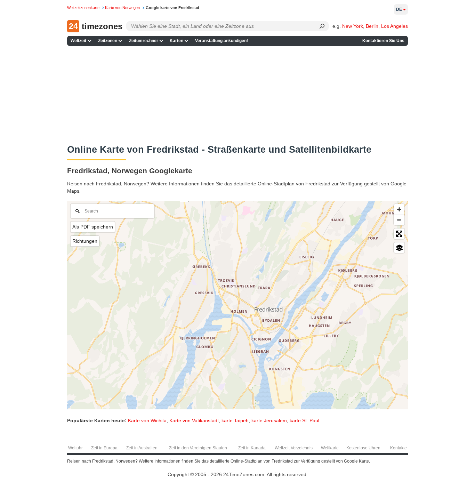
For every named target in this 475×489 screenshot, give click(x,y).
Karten (176, 40)
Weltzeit (78, 40)
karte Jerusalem (269, 420)
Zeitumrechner (143, 40)
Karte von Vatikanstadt (194, 420)
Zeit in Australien (142, 448)
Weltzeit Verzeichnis (294, 448)
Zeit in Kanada (252, 448)
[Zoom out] (399, 220)
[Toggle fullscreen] (399, 234)
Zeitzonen (107, 40)
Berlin (372, 26)
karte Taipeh (235, 420)
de (399, 9)
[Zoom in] (399, 209)
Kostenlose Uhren (363, 448)
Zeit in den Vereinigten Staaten (198, 448)
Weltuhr (75, 448)
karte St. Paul (304, 420)
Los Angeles (394, 26)
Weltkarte (330, 448)
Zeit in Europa (104, 448)
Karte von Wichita (147, 420)
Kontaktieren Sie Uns (383, 40)
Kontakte (398, 448)
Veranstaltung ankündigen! (221, 40)
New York (352, 26)
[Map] (237, 305)
